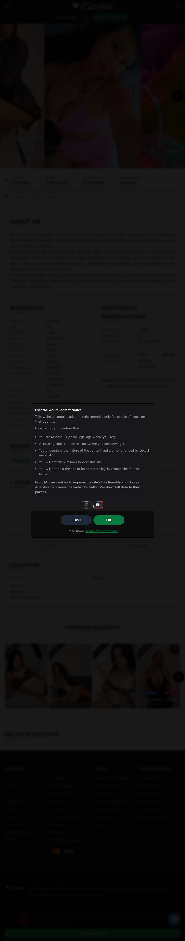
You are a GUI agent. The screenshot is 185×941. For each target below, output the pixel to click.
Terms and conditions (102, 531)
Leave (76, 520)
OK (109, 520)
